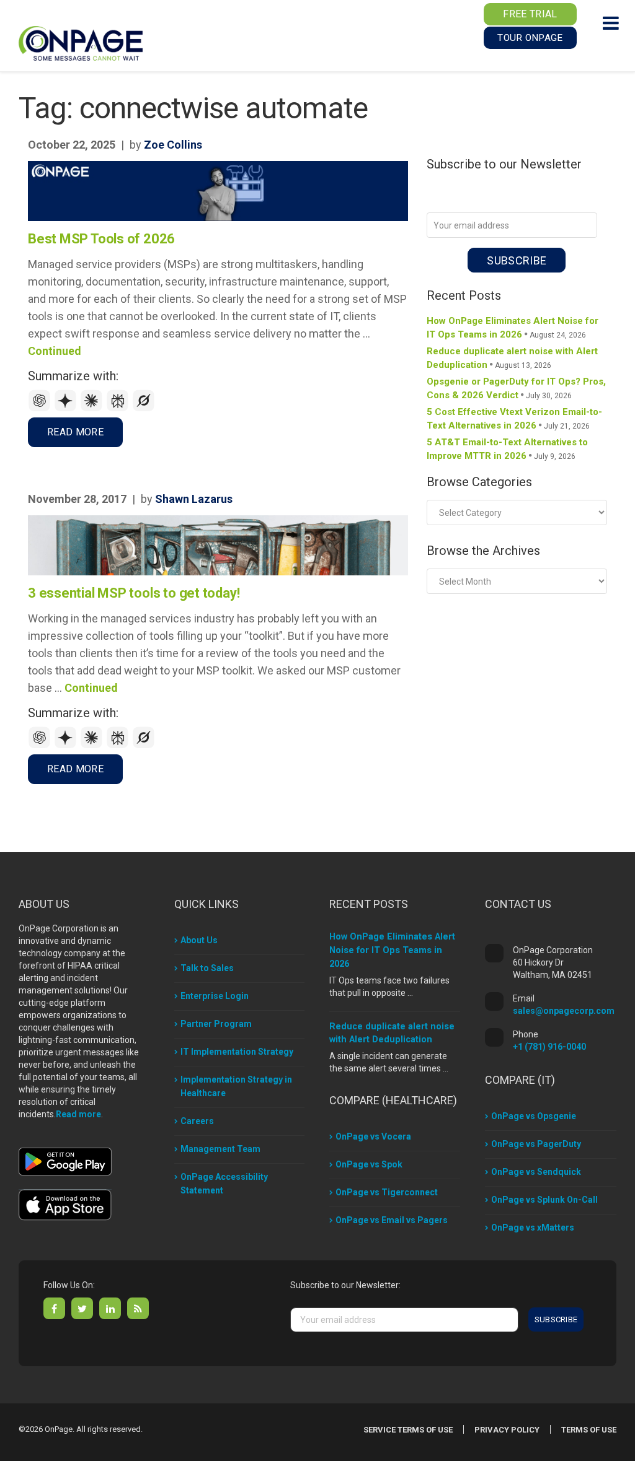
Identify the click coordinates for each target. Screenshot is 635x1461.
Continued (54, 350)
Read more (78, 1114)
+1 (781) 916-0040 (549, 1047)
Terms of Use (588, 1429)
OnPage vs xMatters (532, 1227)
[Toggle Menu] (611, 23)
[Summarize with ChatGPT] (41, 408)
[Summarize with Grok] (144, 408)
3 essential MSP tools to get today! (133, 593)
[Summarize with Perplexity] (119, 408)
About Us (199, 940)
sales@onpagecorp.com (564, 1011)
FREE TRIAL (530, 14)
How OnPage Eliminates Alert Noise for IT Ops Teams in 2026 (392, 950)
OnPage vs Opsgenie (533, 1116)
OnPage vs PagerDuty (536, 1144)
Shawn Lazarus (194, 498)
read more (75, 432)
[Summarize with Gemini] (67, 408)
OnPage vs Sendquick (536, 1172)
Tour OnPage (529, 37)
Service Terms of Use (408, 1429)
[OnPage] (81, 42)
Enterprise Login (214, 996)
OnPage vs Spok (368, 1164)
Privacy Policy (507, 1429)
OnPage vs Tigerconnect (386, 1192)
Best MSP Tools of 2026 (101, 238)
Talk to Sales (207, 968)
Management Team (220, 1149)
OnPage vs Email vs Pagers (391, 1220)
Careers (197, 1121)
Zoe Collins (173, 144)
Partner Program (216, 1024)
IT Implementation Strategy (236, 1052)
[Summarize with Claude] (93, 408)
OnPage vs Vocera (373, 1136)
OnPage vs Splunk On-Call (544, 1200)
